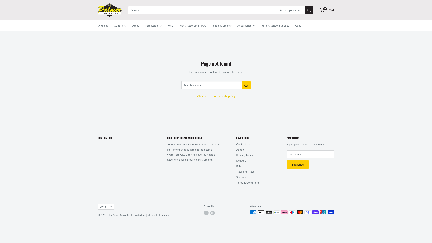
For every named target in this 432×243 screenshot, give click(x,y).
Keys (170, 25)
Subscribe (298, 164)
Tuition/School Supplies (275, 25)
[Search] (309, 10)
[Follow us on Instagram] (212, 212)
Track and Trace (245, 171)
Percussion (151, 25)
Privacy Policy (244, 155)
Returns (240, 166)
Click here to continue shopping (216, 96)
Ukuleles (103, 25)
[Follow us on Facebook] (206, 212)
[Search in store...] (246, 85)
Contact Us (243, 144)
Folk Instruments (222, 25)
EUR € (103, 206)
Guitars (118, 25)
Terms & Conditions (247, 182)
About (298, 25)
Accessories (244, 25)
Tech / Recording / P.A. (192, 25)
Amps (135, 25)
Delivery (241, 160)
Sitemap (241, 177)
